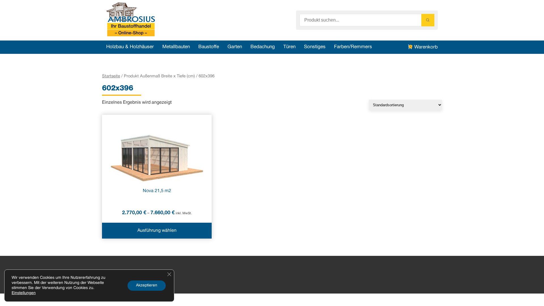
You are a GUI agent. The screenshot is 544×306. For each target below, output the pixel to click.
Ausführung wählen (157, 231)
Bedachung (262, 47)
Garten (235, 47)
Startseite (111, 76)
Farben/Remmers (353, 47)
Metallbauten (176, 47)
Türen (289, 47)
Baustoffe (208, 47)
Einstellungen (24, 293)
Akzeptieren (146, 285)
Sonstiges (315, 47)
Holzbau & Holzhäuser (130, 47)
